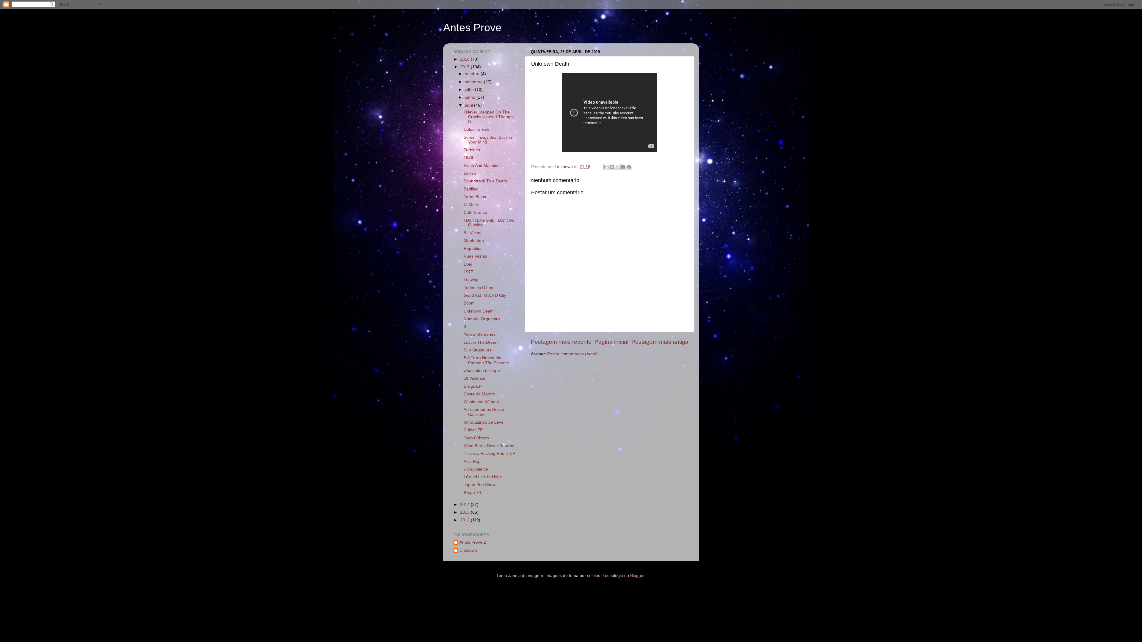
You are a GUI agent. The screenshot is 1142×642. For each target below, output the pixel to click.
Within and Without (481, 402)
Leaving (471, 279)
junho (470, 97)
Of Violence (474, 378)
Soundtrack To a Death (485, 181)
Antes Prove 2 (472, 542)
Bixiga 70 (472, 492)
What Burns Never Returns (489, 446)
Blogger (637, 575)
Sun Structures (478, 350)
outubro (473, 74)
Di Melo (471, 204)
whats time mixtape (482, 370)
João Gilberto (476, 438)
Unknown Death (479, 311)
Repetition (473, 248)
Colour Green (476, 129)
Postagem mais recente (561, 342)
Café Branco (475, 212)
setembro (474, 82)
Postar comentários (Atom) (572, 354)
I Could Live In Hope (483, 477)
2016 (465, 59)
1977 (468, 272)
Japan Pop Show (479, 484)
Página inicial (611, 342)
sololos (593, 575)
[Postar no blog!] (612, 167)
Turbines (472, 150)
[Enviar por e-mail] (606, 167)
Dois (468, 264)
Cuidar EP (473, 430)
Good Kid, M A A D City (485, 295)
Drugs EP (472, 386)
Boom (469, 303)
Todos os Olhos (478, 287)
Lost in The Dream (481, 342)
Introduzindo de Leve (483, 422)
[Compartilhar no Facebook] (623, 167)
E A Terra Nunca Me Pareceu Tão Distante (486, 360)
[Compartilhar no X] (618, 167)
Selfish (470, 173)
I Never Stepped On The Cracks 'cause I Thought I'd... (489, 117)
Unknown (468, 550)
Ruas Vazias (475, 256)
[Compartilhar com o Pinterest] (629, 167)
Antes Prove (472, 27)
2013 (465, 512)
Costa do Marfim (479, 394)
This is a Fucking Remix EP (489, 453)
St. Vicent (472, 233)
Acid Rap (472, 461)
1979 (468, 157)
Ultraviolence (476, 469)
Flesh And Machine (482, 165)
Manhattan (474, 241)
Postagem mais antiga (659, 342)
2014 (465, 504)
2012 (465, 520)
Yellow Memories (479, 334)
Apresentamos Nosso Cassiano (484, 412)
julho (470, 89)
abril (469, 105)
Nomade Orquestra (482, 319)
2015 (465, 67)
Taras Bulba (475, 197)
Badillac (471, 189)
